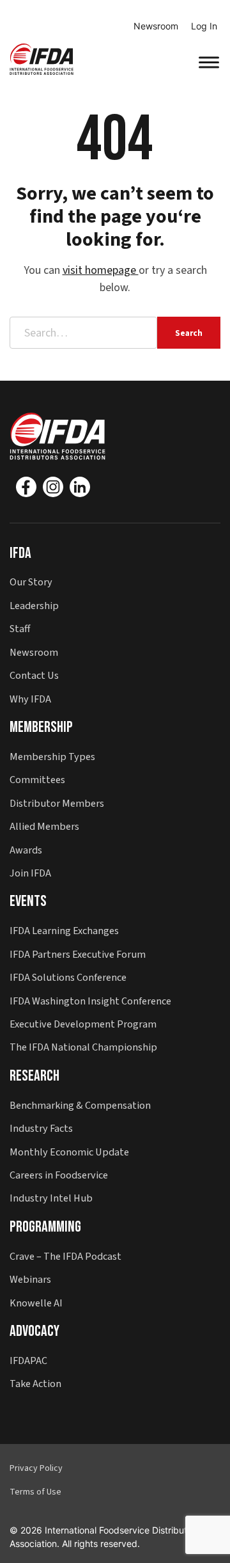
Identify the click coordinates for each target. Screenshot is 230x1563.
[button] (41, 58)
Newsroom (156, 25)
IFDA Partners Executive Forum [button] (78, 954)
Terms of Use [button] (35, 1492)
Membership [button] (41, 727)
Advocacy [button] (34, 1331)
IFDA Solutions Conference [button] (68, 977)
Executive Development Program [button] (83, 1024)
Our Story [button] (31, 582)
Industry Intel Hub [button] (51, 1198)
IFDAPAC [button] (28, 1360)
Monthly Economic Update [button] (69, 1152)
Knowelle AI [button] (36, 1303)
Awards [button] (26, 850)
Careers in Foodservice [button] (59, 1175)
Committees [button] (37, 779)
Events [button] (28, 901)
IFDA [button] (20, 553)
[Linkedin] (80, 487)
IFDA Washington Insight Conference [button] (90, 1001)
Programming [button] (45, 1227)
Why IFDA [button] (30, 699)
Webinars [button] (30, 1279)
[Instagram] (53, 487)
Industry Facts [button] (41, 1128)
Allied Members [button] (44, 826)
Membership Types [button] (52, 756)
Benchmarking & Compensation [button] (80, 1105)
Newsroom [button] (34, 652)
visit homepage (101, 270)
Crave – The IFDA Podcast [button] (65, 1256)
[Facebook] (26, 487)
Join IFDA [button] (30, 873)
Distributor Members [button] (57, 803)
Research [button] (34, 1076)
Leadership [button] (34, 605)
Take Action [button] (35, 1383)
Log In (204, 25)
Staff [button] (20, 628)
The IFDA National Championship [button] (83, 1047)
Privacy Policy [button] (36, 1468)
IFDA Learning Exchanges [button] (64, 930)
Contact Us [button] (34, 675)
